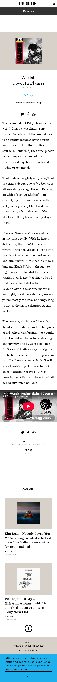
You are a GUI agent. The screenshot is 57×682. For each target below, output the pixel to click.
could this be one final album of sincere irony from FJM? (28, 605)
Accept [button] (28, 677)
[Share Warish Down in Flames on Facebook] (28, 114)
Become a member (28, 651)
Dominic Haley (33, 102)
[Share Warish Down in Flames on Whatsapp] (34, 114)
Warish (28, 454)
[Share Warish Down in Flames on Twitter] (22, 114)
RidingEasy (28, 87)
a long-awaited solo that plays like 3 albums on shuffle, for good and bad (28, 539)
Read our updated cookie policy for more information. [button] (27, 667)
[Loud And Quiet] (28, 4)
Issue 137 (41, 445)
